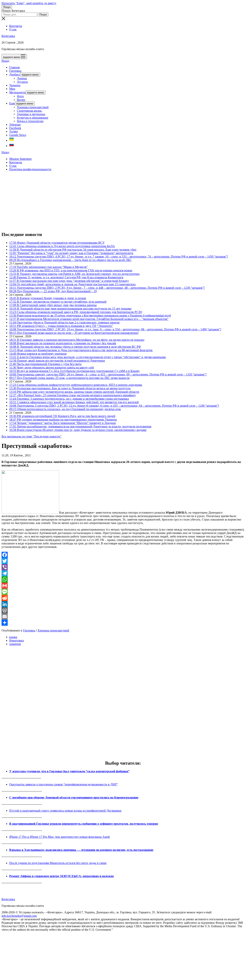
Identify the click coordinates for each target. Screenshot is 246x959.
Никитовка (16, 640)
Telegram (15, 124)
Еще (12, 103)
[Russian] (11, 145)
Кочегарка (8, 36)
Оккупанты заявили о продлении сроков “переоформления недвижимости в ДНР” (63, 784)
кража (13, 637)
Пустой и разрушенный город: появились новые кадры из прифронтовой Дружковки (65, 810)
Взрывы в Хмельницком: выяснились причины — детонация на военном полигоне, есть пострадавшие (81, 850)
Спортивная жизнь (29, 110)
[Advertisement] (117, 201)
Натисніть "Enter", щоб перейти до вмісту (29, 3)
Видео (21, 99)
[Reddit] (123, 598)
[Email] (123, 616)
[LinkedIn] (123, 604)
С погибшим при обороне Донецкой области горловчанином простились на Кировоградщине (73, 797)
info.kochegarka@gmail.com (19, 915)
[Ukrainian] (11, 140)
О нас (13, 29)
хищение (15, 644)
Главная (14, 67)
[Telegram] (123, 573)
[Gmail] (123, 586)
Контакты (15, 26)
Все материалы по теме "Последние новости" (32, 436)
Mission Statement (20, 158)
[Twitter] (123, 561)
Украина (14, 85)
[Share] (123, 623)
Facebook (15, 128)
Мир (12, 88)
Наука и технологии (30, 121)
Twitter (13, 131)
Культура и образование (32, 117)
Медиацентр (17, 92)
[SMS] (123, 592)
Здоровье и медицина (31, 114)
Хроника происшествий (33, 107)
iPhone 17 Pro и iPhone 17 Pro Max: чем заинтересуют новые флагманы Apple (59, 836)
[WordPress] (123, 610)
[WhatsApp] (123, 579)
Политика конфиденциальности (30, 169)
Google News (17, 135)
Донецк (22, 78)
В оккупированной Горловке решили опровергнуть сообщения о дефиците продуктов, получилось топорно (83, 823)
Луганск (22, 81)
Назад (5, 60)
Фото (20, 96)
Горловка (15, 70)
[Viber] (123, 567)
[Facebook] (123, 555)
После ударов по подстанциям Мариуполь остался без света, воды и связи (57, 863)
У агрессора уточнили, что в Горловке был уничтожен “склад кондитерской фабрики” (69, 771)
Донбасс (14, 74)
